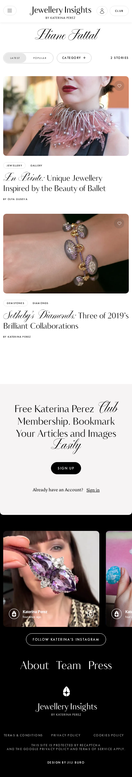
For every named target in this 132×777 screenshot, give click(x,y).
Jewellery (14, 165)
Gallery (36, 165)
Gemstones (15, 303)
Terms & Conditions (23, 735)
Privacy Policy (65, 735)
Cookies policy (109, 735)
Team (68, 666)
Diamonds (41, 303)
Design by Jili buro (66, 762)
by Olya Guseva (15, 199)
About (34, 666)
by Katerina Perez (17, 336)
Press (100, 666)
